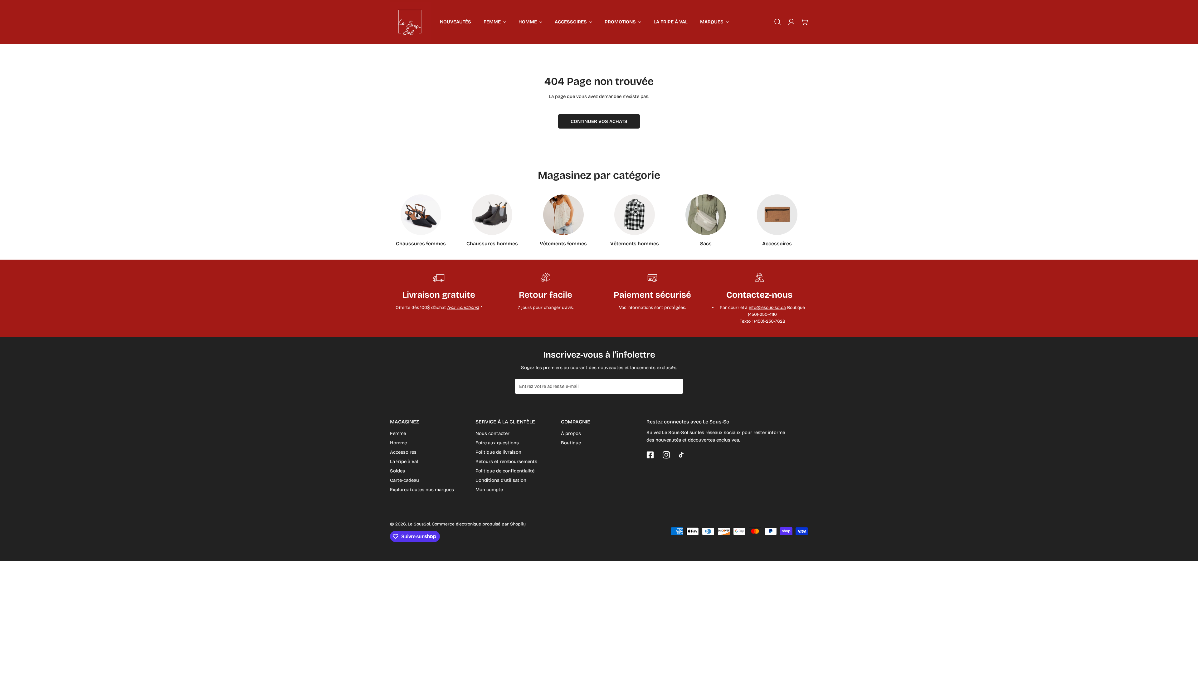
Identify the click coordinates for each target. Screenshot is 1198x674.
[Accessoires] (777, 214)
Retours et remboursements (506, 461)
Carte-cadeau (404, 480)
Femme (398, 433)
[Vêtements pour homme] (634, 214)
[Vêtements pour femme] (563, 214)
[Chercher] (777, 22)
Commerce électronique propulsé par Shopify (479, 524)
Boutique (571, 443)
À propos (571, 433)
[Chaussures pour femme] (421, 214)
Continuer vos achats (599, 121)
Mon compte (489, 489)
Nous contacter (492, 433)
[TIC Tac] (682, 455)
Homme (398, 443)
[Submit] (675, 386)
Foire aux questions (497, 443)
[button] (805, 22)
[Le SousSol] (410, 22)
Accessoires (403, 452)
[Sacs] (705, 214)
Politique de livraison (498, 452)
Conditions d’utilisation (500, 480)
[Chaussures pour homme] (492, 214)
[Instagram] (666, 455)
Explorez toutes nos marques (422, 489)
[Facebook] (650, 455)
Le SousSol (419, 524)
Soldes (397, 471)
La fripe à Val (404, 461)
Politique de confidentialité (504, 471)
